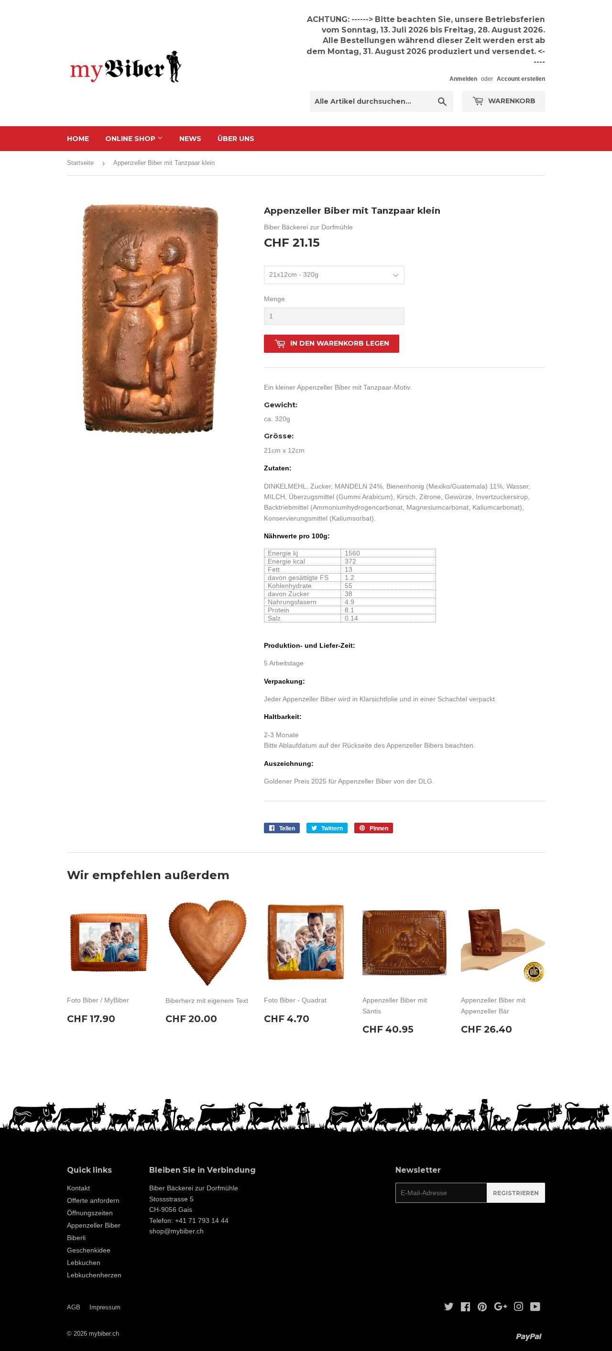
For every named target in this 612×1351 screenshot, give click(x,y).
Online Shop (131, 138)
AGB (73, 1307)
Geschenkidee (88, 1250)
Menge (274, 299)
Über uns (236, 138)
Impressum (104, 1307)
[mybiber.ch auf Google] (500, 1308)
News (190, 138)
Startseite (80, 162)
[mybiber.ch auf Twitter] (449, 1308)
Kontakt (78, 1188)
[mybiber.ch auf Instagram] (519, 1308)
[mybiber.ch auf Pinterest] (482, 1308)
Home (78, 138)
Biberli (76, 1238)
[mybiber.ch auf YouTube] (535, 1308)
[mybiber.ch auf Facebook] (465, 1308)
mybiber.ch (104, 1333)
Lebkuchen (83, 1262)
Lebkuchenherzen (94, 1275)
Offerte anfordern (93, 1200)
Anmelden (463, 79)
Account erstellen (521, 79)
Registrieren (516, 1193)
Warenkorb (511, 101)
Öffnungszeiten (90, 1213)
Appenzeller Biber (93, 1225)
